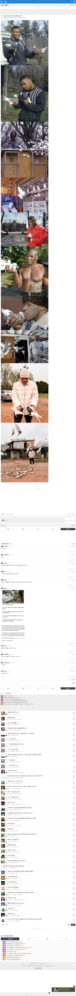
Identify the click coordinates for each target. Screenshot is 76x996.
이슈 (66, 938)
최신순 (11, 543)
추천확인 (2, 514)
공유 (69, 514)
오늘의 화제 (10, 938)
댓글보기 (68, 688)
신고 (7, 514)
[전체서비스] (74, 1)
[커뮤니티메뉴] (1, 1)
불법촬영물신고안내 (50, 965)
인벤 (5, 1)
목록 (8, 529)
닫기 (74, 986)
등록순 (7, 543)
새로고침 (73, 543)
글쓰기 (74, 5)
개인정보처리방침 (31, 965)
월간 (47, 938)
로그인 (31, 963)
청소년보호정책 (40, 965)
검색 (69, 924)
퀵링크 (41, 963)
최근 (2, 924)
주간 (29, 938)
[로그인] (72, 1)
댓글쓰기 (68, 529)
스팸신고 (11, 514)
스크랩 (73, 514)
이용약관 (23, 965)
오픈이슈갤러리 (5, 5)
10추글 (66, 8)
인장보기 (5, 525)
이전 (38, 529)
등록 (73, 682)
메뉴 (2, 525)
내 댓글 (38, 8)
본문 (23, 529)
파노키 (2, 17)
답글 (2, 551)
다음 (53, 529)
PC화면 (36, 963)
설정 (45, 963)
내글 (10, 8)
